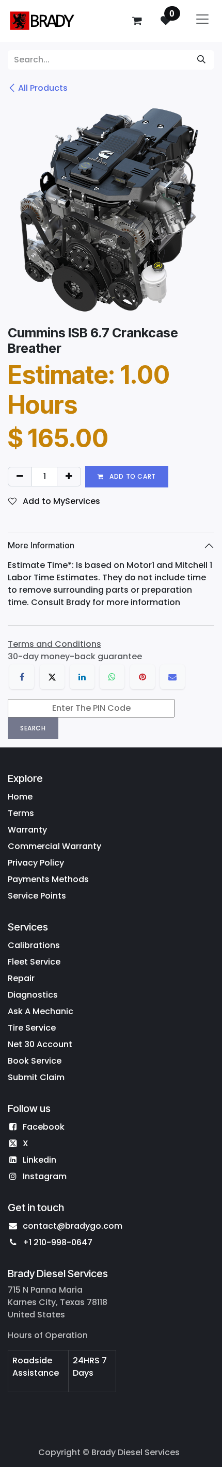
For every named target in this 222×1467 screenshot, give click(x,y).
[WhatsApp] (112, 676)
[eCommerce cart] (136, 20)
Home (20, 797)
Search (33, 728)
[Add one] (69, 476)
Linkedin (39, 1160)
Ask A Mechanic (40, 1011)
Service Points (37, 896)
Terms (21, 813)
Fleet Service (34, 962)
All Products (43, 88)
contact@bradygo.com (72, 1226)
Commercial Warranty (54, 846)
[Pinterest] (142, 676)
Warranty (27, 830)
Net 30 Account (40, 1044)
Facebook (44, 1127)
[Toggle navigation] (202, 21)
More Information (41, 545)
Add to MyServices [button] (60, 501)
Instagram (45, 1176)
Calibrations (34, 945)
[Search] (201, 60)
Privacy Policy (36, 863)
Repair (21, 978)
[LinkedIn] (82, 676)
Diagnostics (33, 995)
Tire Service (32, 1028)
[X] (52, 676)
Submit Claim (36, 1077)
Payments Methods (48, 879)
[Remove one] (20, 476)
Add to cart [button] (132, 476)
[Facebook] (21, 676)
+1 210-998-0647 (57, 1242)
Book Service (34, 1061)
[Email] (172, 676)
